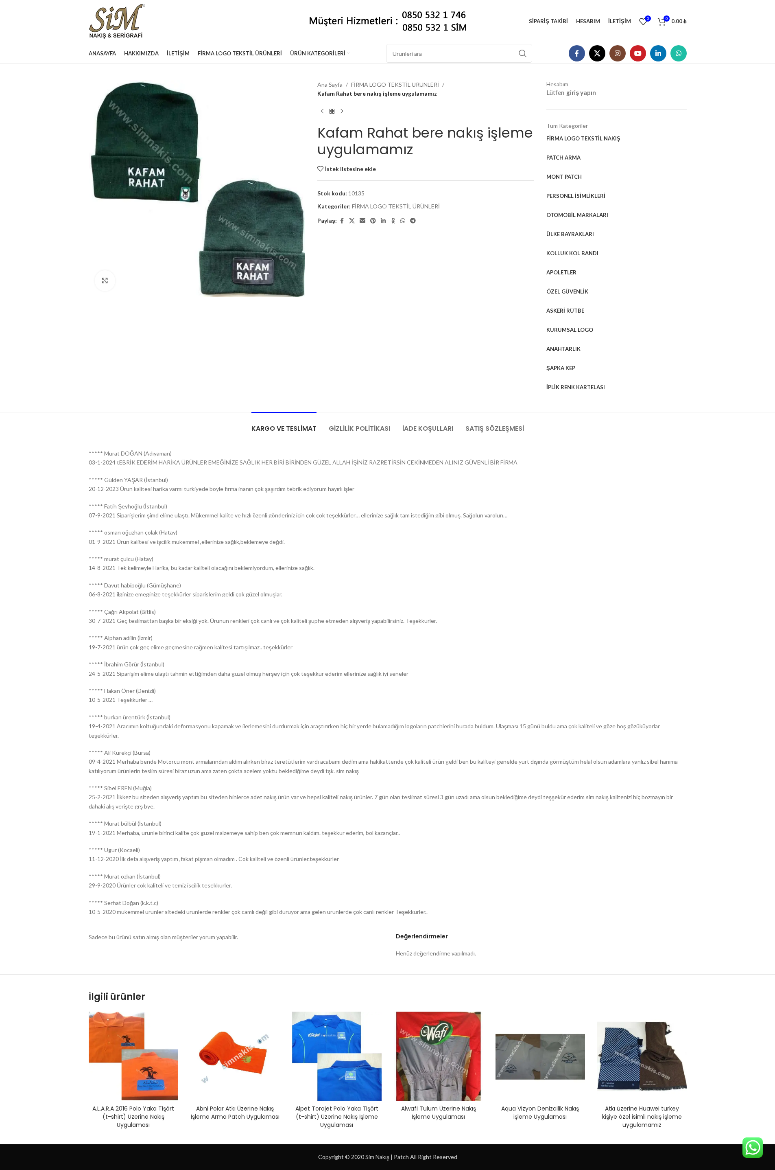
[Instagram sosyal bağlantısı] (617, 53)
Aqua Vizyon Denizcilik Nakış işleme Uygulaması (540, 1112)
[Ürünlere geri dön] (332, 111)
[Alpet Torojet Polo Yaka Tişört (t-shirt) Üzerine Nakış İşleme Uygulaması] (337, 1056)
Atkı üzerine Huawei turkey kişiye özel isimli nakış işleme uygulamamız (642, 1116)
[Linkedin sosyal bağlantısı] (658, 53)
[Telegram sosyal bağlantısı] (413, 220)
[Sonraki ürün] (342, 111)
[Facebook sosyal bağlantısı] (577, 53)
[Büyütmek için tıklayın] (105, 280)
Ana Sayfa (330, 84)
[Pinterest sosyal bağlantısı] (373, 220)
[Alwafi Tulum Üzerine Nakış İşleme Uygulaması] (438, 1056)
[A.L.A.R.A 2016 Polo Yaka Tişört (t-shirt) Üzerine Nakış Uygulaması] (133, 1056)
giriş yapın (581, 92)
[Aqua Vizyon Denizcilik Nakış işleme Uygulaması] (540, 1056)
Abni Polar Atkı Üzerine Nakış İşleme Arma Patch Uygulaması (235, 1112)
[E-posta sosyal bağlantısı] (362, 220)
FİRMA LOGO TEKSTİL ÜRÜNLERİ (395, 84)
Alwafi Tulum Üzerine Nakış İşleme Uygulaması (438, 1112)
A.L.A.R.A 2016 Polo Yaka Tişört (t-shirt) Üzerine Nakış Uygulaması (133, 1116)
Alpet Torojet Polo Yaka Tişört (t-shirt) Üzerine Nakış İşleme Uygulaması (336, 1116)
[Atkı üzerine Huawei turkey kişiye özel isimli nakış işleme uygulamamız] (642, 1056)
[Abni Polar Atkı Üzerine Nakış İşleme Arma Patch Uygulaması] (235, 1056)
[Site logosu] (120, 20)
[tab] (284, 424)
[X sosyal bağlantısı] (597, 53)
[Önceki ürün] (322, 111)
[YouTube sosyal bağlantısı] (638, 53)
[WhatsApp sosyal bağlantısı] (678, 53)
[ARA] (522, 53)
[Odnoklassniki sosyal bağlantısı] (393, 220)
